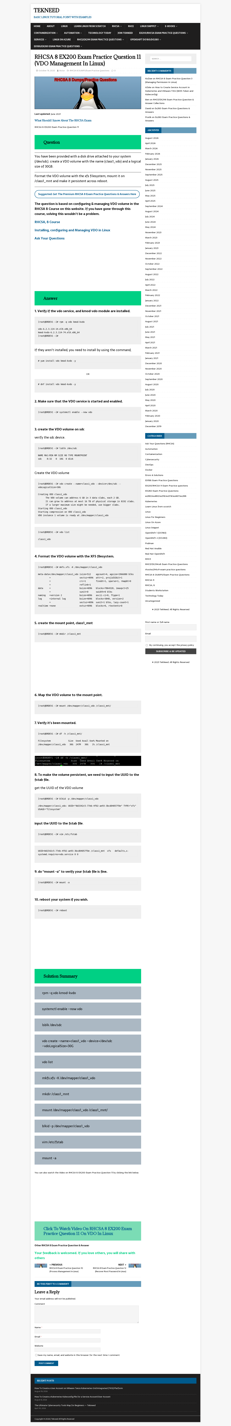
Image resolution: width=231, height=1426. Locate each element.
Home (37, 26)
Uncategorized (152, 601)
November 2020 (153, 368)
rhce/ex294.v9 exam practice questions (165, 569)
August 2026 (152, 138)
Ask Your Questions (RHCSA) (159, 443)
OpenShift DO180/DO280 (144, 39)
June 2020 (150, 395)
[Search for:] (171, 58)
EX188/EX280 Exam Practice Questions (57, 46)
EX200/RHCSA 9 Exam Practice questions (166, 485)
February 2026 (152, 153)
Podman (149, 543)
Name (38, 1327)
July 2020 (150, 389)
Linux (64, 26)
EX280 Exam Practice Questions (162, 491)
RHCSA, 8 (150, 585)
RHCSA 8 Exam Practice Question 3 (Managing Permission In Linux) (168, 80)
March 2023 (151, 237)
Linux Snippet (148, 26)
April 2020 (150, 405)
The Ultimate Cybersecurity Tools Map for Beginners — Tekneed (65, 1405)
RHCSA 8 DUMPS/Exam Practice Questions (89, 70)
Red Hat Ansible (153, 548)
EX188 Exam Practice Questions (161, 480)
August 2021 (151, 321)
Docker (148, 470)
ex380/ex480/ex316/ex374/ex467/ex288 (165, 496)
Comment (40, 1304)
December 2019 (153, 426)
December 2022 (153, 253)
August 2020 (152, 384)
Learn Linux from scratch (90, 26)
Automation (72, 33)
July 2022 (149, 279)
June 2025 (150, 190)
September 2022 (153, 269)
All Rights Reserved (66, 1419)
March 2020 (151, 410)
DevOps (149, 464)
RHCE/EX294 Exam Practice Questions (99, 39)
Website (39, 1345)
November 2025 (153, 169)
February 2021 (152, 353)
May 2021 (150, 337)
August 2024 (152, 211)
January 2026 (152, 159)
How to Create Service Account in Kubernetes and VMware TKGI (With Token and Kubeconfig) (169, 91)
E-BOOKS (170, 26)
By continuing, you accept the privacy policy (171, 645)
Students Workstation (156, 590)
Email (38, 1336)
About (51, 26)
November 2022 (153, 258)
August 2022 (151, 274)
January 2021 (151, 358)
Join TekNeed (125, 33)
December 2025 (153, 164)
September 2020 (154, 379)
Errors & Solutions (154, 475)
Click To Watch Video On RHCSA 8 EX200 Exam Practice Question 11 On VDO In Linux (88, 1231)
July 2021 (149, 326)
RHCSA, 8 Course (47, 222)
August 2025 (151, 180)
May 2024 (150, 227)
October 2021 (152, 316)
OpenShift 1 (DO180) (155, 532)
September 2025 (153, 174)
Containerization (44, 33)
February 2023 (152, 242)
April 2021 (150, 342)
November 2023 (153, 232)
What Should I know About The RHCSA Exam (63, 120)
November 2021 (153, 311)
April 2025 (150, 201)
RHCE (131, 26)
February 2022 (152, 295)
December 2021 (153, 305)
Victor (62, 70)
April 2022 (150, 285)
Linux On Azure (62, 39)
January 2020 (152, 421)
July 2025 (149, 185)
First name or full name (157, 622)
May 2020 (150, 400)
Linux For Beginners (155, 517)
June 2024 (150, 222)
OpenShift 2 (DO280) (156, 538)
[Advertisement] (88, 266)
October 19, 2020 (47, 70)
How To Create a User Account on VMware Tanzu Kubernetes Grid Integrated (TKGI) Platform (79, 1388)
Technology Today (99, 33)
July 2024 (150, 216)
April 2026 (150, 143)
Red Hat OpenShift (155, 554)
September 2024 (154, 206)
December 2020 (153, 363)
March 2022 (151, 290)
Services (39, 39)
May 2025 (150, 195)
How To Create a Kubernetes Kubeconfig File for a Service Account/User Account (72, 1396)
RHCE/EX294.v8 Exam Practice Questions (166, 564)
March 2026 (151, 148)
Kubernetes (151, 501)
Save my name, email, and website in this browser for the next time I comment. (79, 1355)
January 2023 (151, 248)
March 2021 (151, 347)
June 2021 (150, 332)
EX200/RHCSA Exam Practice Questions (162, 33)
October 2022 (152, 264)
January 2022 (152, 300)
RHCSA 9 (149, 580)
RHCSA (115, 26)
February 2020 (152, 415)
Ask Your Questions (50, 238)
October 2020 (152, 374)
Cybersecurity (152, 459)
